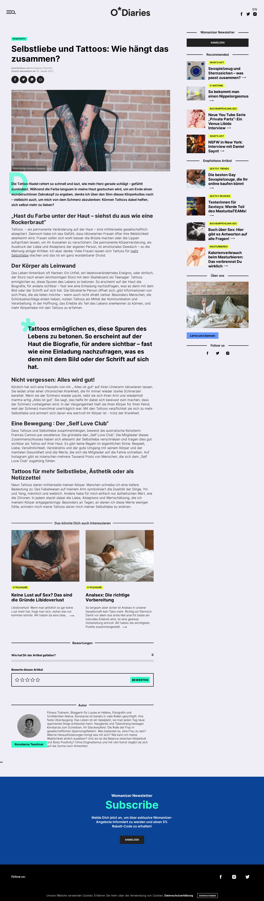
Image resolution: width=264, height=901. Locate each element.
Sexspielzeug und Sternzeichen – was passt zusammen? (225, 73)
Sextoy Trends (219, 168)
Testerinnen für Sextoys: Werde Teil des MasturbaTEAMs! (227, 206)
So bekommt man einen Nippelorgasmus (228, 93)
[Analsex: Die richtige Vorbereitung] (120, 556)
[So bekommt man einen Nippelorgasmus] (197, 94)
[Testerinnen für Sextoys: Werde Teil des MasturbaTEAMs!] (197, 206)
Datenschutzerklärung (178, 895)
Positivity (19, 38)
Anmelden (218, 42)
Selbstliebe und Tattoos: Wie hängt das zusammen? (90, 54)
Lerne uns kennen (202, 335)
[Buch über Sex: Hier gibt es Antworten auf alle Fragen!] (197, 231)
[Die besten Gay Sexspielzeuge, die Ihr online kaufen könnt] (197, 178)
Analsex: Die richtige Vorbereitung (108, 597)
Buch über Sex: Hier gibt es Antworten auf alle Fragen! (227, 234)
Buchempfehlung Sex (223, 108)
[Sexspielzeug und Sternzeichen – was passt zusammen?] (197, 70)
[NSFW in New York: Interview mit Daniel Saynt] (197, 144)
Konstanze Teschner (41, 68)
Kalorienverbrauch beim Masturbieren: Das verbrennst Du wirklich (225, 259)
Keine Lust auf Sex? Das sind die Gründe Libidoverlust (41, 597)
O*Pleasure (20, 587)
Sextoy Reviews (220, 196)
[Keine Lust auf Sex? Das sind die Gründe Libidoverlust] (45, 556)
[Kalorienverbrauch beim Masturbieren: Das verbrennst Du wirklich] (197, 256)
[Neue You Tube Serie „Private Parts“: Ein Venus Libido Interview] (197, 118)
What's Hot (217, 62)
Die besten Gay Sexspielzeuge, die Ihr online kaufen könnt (228, 179)
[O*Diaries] (132, 12)
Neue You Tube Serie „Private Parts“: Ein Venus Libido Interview (227, 121)
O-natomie (216, 85)
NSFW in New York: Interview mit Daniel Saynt (226, 146)
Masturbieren (218, 246)
